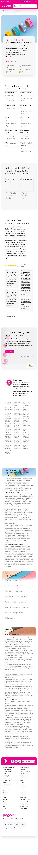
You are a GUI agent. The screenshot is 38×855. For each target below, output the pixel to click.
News (4, 808)
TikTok (4, 804)
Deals (4, 774)
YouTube (5, 799)
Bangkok (22, 769)
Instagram (5, 797)
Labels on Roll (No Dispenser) (26, 150)
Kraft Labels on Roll (11, 125)
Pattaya (22, 785)
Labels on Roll (10, 108)
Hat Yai (22, 776)
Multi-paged (6, 778)
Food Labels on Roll (11, 150)
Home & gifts (6, 776)
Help (21, 793)
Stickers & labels (7, 785)
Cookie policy (23, 797)
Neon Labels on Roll (26, 112)
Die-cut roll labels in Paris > (9, 403)
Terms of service (24, 808)
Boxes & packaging (7, 771)
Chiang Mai (23, 780)
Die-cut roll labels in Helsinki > (8, 425)
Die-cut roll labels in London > (17, 404)
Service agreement (24, 806)
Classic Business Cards (25, 196)
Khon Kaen (23, 787)
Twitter (5, 802)
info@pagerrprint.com (30, 761)
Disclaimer (22, 795)
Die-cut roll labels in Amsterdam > (27, 404)
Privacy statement (24, 804)
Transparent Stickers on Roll (26, 137)
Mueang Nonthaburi (25, 771)
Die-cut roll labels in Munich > (8, 420)
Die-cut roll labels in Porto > (18, 414)
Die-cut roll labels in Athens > (17, 420)
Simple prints (6, 782)
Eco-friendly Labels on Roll (10, 137)
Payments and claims (25, 799)
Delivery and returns (25, 802)
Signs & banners (7, 780)
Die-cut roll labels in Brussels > (8, 415)
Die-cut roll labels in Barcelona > (26, 415)
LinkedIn (5, 795)
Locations (31, 1)
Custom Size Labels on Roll (10, 99)
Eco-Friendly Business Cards (11, 196)
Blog (4, 806)
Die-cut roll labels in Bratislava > (26, 420)
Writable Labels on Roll (26, 125)
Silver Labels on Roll (26, 99)
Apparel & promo (7, 769)
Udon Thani (23, 782)
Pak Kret (22, 774)
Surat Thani (23, 778)
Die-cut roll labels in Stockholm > (17, 425)
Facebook (5, 793)
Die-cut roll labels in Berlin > (9, 409)
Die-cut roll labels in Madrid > (26, 409)
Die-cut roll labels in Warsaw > (17, 409)
